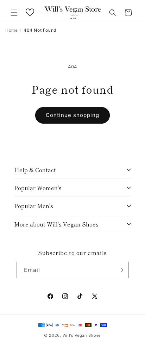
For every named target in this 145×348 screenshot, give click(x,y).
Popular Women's (38, 188)
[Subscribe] (120, 270)
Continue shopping (72, 115)
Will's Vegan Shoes (82, 335)
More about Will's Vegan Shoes (56, 224)
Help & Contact (35, 170)
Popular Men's (33, 206)
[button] (14, 12)
